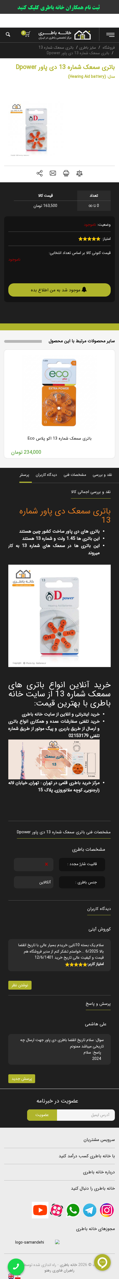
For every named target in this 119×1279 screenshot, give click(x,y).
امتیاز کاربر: (95, 964)
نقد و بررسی (102, 475)
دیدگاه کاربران (46, 475)
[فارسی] (17, 1276)
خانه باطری (68, 1265)
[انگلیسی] (11, 1276)
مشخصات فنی (75, 475)
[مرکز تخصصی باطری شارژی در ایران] (64, 35)
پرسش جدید (22, 1079)
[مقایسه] (79, 174)
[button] (39, 174)
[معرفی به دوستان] (53, 174)
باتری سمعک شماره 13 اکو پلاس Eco (60, 438)
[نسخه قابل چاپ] (66, 174)
